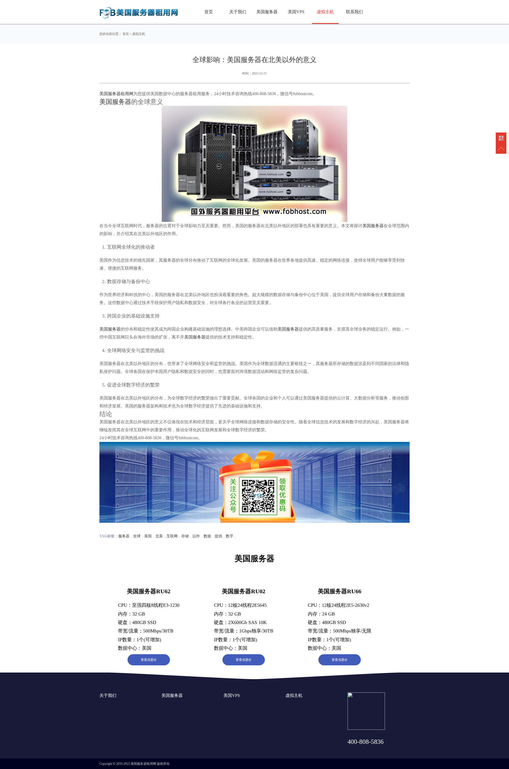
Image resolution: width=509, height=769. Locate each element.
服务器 (123, 536)
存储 (185, 536)
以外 (196, 536)
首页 (208, 12)
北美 (159, 536)
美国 (148, 536)
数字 (229, 536)
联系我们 (354, 12)
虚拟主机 (325, 12)
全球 (137, 536)
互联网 (172, 536)
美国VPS (296, 12)
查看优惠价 (149, 660)
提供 (218, 536)
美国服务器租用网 (116, 93)
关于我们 (237, 12)
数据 (207, 536)
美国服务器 (267, 12)
